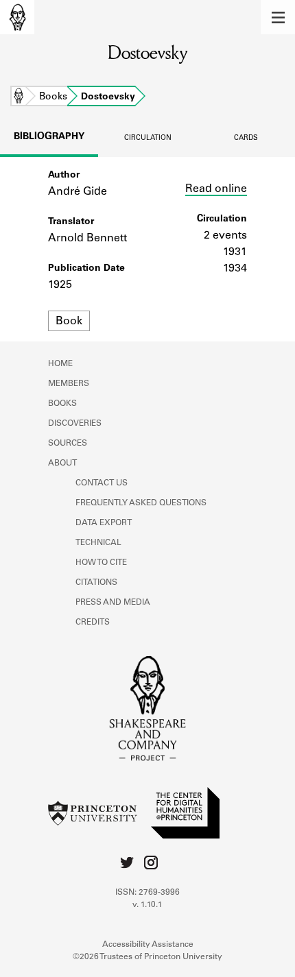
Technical (98, 543)
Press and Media (112, 603)
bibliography (49, 137)
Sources (67, 443)
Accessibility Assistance (147, 945)
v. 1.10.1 (147, 905)
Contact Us (101, 483)
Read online (216, 189)
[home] (17, 17)
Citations (96, 583)
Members (68, 384)
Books (53, 97)
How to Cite (101, 563)
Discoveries (75, 424)
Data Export (103, 523)
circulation (148, 138)
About (62, 463)
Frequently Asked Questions (140, 503)
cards (246, 138)
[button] (278, 17)
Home (18, 97)
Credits (92, 622)
